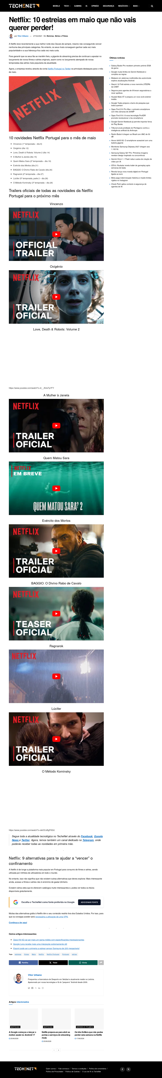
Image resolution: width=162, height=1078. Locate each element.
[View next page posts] (58, 1050)
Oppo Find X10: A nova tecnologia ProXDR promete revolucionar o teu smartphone (128, 116)
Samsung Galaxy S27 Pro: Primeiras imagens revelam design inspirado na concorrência (129, 154)
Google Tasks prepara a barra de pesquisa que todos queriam (130, 104)
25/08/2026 (14, 1038)
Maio (34, 954)
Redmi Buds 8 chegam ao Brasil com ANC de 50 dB (130, 135)
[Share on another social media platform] (101, 962)
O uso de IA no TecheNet (91, 1071)
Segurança (108, 6)
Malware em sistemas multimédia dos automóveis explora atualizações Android (131, 79)
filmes (26, 954)
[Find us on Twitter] (128, 1069)
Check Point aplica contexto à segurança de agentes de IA (128, 185)
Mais (135, 6)
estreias (18, 954)
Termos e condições (79, 1068)
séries (74, 954)
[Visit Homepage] (24, 6)
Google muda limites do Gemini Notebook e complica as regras (128, 73)
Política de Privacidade (54, 1071)
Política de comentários (97, 1068)
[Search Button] (152, 6)
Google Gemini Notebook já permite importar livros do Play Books (131, 122)
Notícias (50, 36)
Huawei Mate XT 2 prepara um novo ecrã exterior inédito (131, 98)
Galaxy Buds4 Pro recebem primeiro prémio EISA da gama (131, 66)
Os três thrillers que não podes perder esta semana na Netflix (89, 1033)
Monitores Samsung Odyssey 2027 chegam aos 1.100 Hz (130, 147)
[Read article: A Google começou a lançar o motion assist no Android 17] (23, 1019)
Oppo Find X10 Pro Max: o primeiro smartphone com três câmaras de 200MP (130, 110)
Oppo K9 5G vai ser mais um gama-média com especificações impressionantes (48, 939)
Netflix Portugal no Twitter (59, 68)
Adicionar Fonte (89, 902)
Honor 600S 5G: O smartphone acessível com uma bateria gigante (131, 141)
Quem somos (51, 1068)
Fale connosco (63, 1068)
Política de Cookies (72, 1071)
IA (86, 6)
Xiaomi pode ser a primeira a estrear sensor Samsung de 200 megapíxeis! (46, 948)
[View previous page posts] (54, 1050)
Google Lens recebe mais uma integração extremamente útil (40, 944)
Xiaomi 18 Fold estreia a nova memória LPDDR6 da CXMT (130, 85)
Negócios (123, 6)
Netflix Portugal (53, 954)
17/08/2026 (80, 1038)
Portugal (65, 954)
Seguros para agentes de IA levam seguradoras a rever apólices (131, 91)
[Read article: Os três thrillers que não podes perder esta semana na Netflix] (89, 1019)
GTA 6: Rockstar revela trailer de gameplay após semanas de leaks (130, 166)
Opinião (95, 6)
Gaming (78, 6)
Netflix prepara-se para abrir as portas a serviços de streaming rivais (56, 1035)
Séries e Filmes (61, 36)
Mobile (56, 6)
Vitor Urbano (23, 36)
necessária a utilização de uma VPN (51, 916)
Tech (66, 6)
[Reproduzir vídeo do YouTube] (56, 234)
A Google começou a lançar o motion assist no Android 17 (22, 1033)
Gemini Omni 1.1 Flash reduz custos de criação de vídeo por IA (131, 160)
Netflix (41, 954)
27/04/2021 (37, 36)
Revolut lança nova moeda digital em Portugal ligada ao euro (129, 172)
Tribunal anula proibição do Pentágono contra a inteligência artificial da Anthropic (130, 129)
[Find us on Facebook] (122, 1069)
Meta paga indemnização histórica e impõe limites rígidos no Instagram (131, 179)
